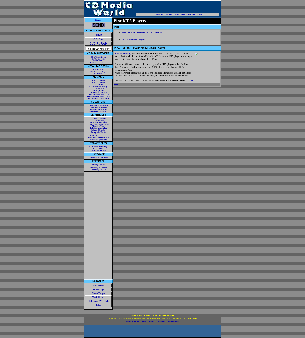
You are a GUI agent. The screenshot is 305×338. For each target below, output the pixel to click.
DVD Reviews (98, 149)
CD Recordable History (98, 87)
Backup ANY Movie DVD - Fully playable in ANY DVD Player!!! (177, 14)
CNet (190, 80)
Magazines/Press (98, 126)
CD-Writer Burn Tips (98, 122)
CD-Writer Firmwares (98, 136)
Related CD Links (98, 130)
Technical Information (98, 128)
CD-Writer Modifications (98, 105)
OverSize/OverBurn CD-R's (98, 94)
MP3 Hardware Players (98, 72)
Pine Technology (123, 53)
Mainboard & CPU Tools (98, 158)
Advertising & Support (98, 168)
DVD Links (103, 301)
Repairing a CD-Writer (98, 109)
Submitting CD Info (98, 170)
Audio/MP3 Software (98, 70)
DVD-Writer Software (98, 63)
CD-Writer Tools (98, 59)
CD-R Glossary (98, 120)
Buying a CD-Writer (98, 132)
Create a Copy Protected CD (98, 124)
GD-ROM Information (98, 92)
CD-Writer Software (98, 57)
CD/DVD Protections (98, 118)
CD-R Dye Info (98, 89)
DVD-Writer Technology (98, 147)
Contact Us (161, 321)
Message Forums (98, 165)
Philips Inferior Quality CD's (98, 96)
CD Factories (98, 85)
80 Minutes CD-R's (98, 81)
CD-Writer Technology (98, 107)
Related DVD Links (98, 151)
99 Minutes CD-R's (98, 83)
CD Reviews (98, 134)
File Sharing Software (98, 140)
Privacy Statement (132, 321)
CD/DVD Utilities (98, 61)
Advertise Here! (173, 321)
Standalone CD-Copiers (98, 111)
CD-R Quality (98, 91)
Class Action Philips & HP (98, 138)
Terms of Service (148, 321)
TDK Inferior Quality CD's (98, 98)
